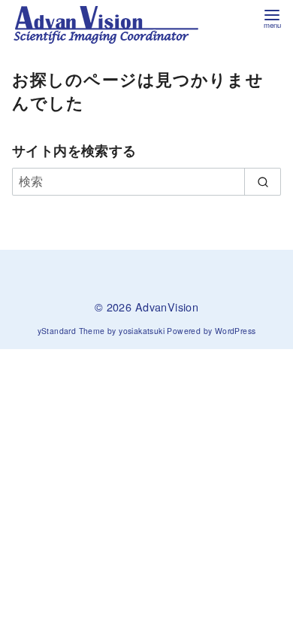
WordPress (235, 330)
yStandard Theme (71, 330)
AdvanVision (166, 306)
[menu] (272, 17)
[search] (262, 181)
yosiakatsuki (142, 330)
